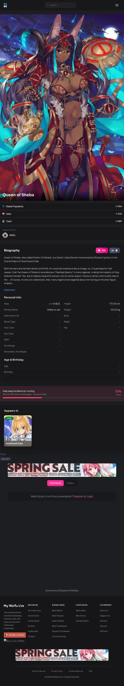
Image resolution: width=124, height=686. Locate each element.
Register (79, 496)
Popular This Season (61, 631)
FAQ (90, 671)
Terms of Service (38, 671)
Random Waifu (82, 620)
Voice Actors (33, 615)
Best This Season (59, 626)
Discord (103, 626)
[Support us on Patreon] (15, 635)
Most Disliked (58, 620)
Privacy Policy (57, 671)
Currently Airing (59, 636)
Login (90, 496)
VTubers (31, 636)
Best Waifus (57, 610)
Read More (9, 289)
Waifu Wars (81, 610)
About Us (104, 610)
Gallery (70, 482)
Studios (31, 626)
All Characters (34, 610)
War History (81, 615)
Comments (55, 482)
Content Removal (76, 671)
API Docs (104, 631)
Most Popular (58, 615)
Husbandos (33, 631)
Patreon (103, 620)
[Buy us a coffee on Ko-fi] (15, 641)
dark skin (5, 458)
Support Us (105, 615)
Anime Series (33, 620)
